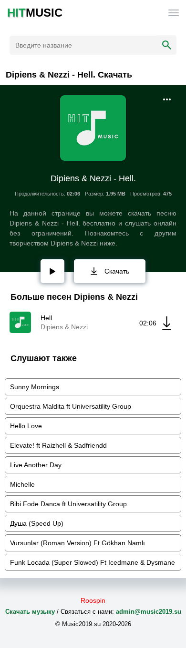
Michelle (22, 484)
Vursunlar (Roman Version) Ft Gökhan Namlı (77, 543)
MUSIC (34, 13)
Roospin (93, 600)
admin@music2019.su (148, 611)
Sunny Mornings (34, 387)
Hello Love (26, 426)
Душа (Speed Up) (36, 523)
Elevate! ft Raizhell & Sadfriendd (58, 445)
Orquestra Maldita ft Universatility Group (70, 406)
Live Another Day (36, 465)
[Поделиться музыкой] (166, 99)
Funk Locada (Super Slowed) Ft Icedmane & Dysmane (92, 562)
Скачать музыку (30, 611)
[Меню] (173, 13)
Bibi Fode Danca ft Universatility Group (68, 504)
